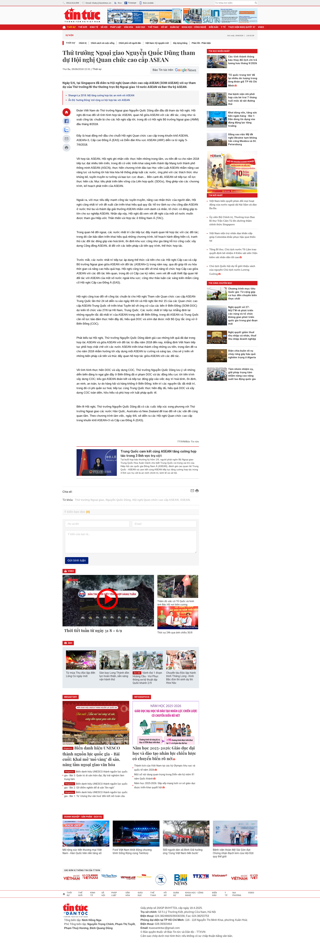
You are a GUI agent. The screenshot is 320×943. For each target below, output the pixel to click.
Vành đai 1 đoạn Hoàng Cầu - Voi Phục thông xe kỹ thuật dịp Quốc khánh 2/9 (147, 678)
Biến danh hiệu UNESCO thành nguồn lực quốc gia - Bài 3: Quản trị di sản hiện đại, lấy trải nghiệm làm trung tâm (96, 775)
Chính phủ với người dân (130, 43)
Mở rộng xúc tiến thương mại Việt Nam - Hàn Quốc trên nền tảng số (82, 851)
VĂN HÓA (128, 27)
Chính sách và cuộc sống (102, 43)
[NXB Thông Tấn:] (153, 879)
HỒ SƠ (164, 27)
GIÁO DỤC (140, 27)
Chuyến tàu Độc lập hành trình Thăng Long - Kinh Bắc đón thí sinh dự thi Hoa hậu (181, 677)
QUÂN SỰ (174, 27)
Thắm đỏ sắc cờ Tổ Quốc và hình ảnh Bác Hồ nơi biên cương (175, 603)
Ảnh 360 (137, 673)
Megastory (68, 748)
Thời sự (71, 27)
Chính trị (82, 43)
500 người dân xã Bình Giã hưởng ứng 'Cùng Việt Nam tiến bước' (182, 851)
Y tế (223, 27)
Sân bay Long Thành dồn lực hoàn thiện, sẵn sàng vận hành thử (114, 676)
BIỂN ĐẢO (213, 27)
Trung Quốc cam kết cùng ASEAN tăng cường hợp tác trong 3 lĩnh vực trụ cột (158, 453)
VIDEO (261, 27)
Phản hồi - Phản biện (201, 43)
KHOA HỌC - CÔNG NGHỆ (194, 27)
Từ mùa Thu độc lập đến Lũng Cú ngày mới (80, 674)
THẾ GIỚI (82, 27)
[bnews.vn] (172, 879)
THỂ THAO (153, 27)
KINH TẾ (94, 27)
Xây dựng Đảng (180, 43)
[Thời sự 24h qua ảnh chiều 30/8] (177, 617)
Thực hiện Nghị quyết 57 (241, 27)
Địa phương (236, 894)
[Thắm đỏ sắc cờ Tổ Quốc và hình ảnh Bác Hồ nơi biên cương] (177, 586)
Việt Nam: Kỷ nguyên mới (157, 43)
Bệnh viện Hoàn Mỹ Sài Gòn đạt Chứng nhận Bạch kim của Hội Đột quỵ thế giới (233, 853)
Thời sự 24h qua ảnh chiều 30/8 (174, 632)
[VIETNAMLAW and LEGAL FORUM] (119, 878)
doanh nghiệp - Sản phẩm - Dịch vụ (83, 817)
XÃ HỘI (104, 27)
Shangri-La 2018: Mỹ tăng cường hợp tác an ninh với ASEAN (101, 95)
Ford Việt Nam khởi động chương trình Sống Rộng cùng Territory (132, 851)
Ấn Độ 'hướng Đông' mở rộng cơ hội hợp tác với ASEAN (99, 100)
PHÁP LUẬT (115, 27)
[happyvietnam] (134, 876)
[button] (194, 660)
